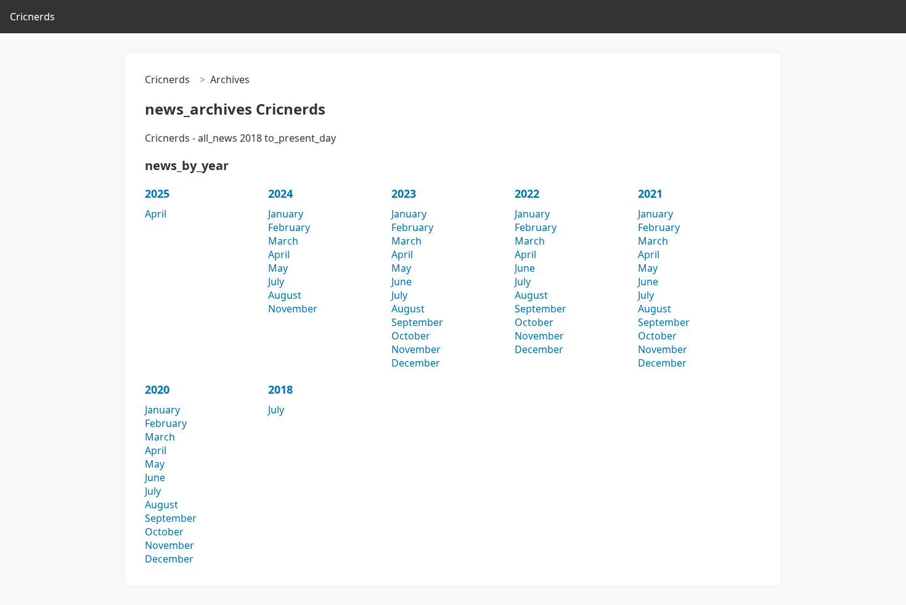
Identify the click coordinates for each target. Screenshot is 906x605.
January (285, 214)
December (415, 363)
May (278, 268)
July (276, 281)
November (292, 308)
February (289, 227)
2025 (157, 193)
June (401, 281)
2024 (280, 193)
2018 (280, 389)
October (410, 336)
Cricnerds (32, 16)
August (284, 295)
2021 (650, 193)
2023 (403, 193)
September (417, 322)
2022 (527, 193)
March (283, 241)
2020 (157, 389)
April (155, 214)
